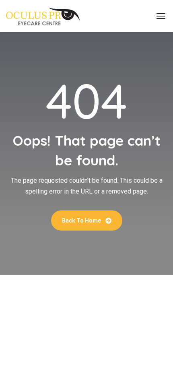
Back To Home (82, 220)
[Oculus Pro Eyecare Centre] (43, 16)
